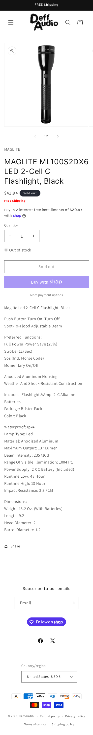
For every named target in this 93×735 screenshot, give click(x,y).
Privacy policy (75, 716)
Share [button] (15, 545)
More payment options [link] (46, 295)
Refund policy (50, 716)
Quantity (11, 225)
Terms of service (35, 724)
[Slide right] (58, 136)
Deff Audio (26, 716)
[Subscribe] (73, 603)
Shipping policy (63, 724)
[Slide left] (35, 136)
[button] (11, 22)
